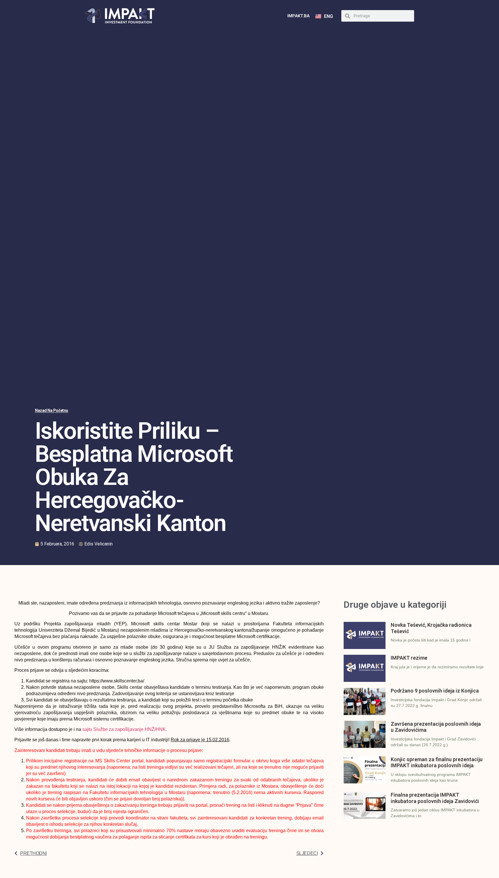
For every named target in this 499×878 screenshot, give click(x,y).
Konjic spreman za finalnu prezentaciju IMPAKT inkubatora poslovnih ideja (437, 762)
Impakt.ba (298, 15)
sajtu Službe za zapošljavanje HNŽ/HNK (124, 729)
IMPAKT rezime (409, 658)
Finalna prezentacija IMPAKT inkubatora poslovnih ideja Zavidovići (435, 798)
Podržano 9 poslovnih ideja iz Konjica (435, 691)
